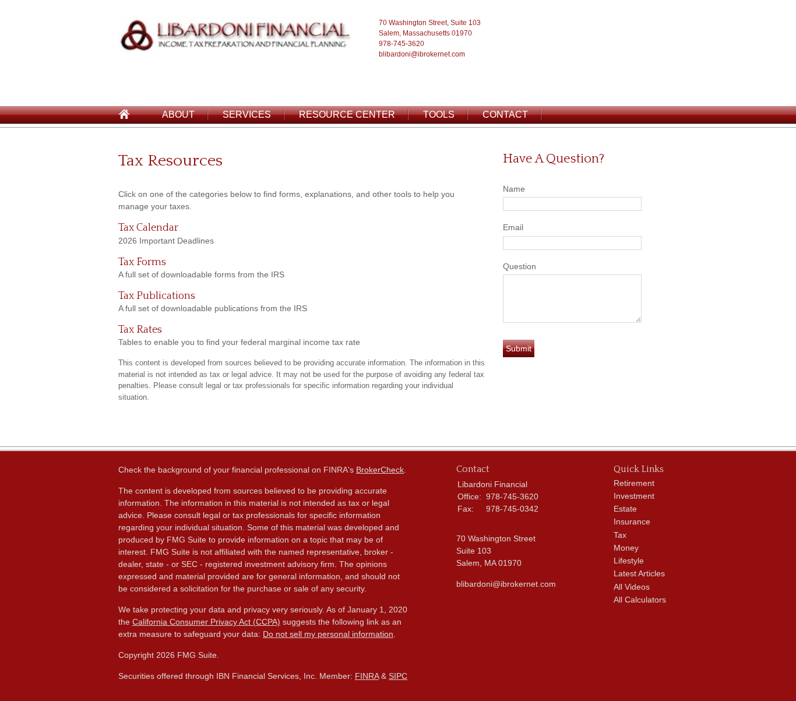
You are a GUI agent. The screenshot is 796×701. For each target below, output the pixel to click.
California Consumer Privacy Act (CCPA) (206, 621)
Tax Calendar (148, 228)
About (178, 114)
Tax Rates (140, 330)
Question (519, 266)
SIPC (398, 676)
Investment (634, 496)
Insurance (632, 521)
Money (626, 547)
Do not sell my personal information (328, 634)
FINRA (367, 676)
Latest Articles (639, 573)
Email (513, 227)
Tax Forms (142, 262)
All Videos (632, 586)
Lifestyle (629, 560)
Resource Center (347, 114)
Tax (620, 535)
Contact (505, 114)
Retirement (634, 483)
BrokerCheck (380, 469)
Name (514, 188)
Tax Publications (156, 296)
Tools (439, 114)
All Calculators (640, 599)
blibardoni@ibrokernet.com (422, 54)
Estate (625, 508)
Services (247, 114)
